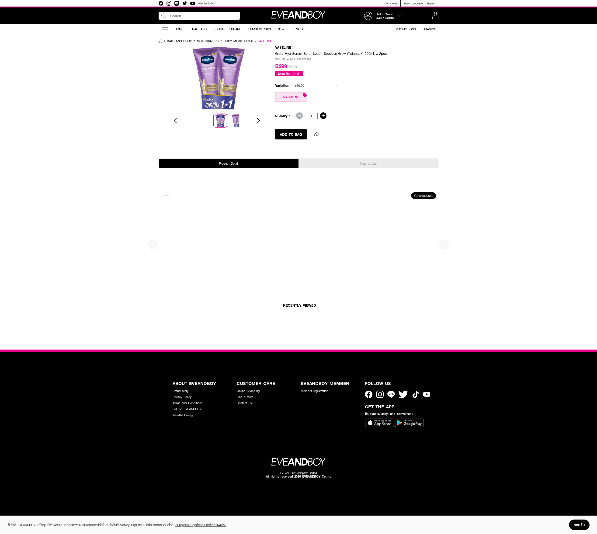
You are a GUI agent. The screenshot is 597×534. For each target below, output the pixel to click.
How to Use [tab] (368, 163)
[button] (435, 16)
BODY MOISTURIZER (238, 41)
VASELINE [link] (265, 41)
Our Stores (391, 3)
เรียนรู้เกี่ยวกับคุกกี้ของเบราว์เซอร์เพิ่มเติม (200, 525)
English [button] (431, 3)
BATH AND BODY (179, 41)
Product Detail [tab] (229, 163)
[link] (160, 41)
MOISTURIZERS (208, 41)
